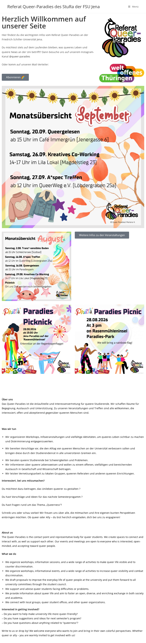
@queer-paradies (19, 56)
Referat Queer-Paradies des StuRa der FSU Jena (53, 6)
